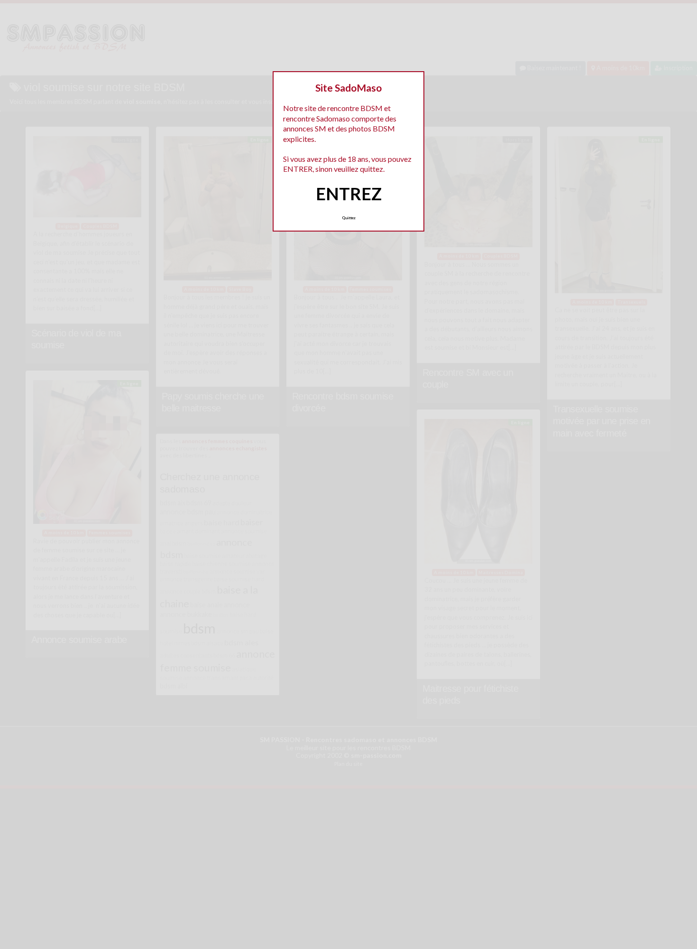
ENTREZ (349, 193)
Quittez (349, 217)
